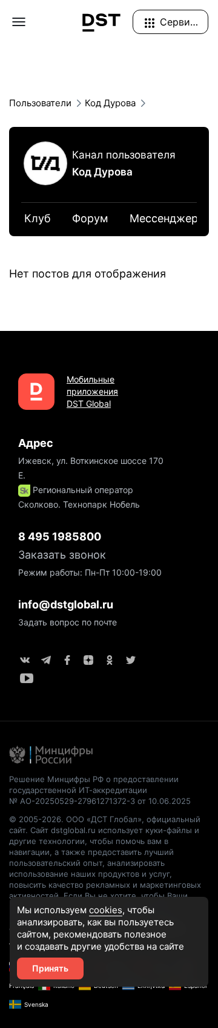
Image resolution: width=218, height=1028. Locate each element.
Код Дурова (102, 172)
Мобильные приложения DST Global (92, 391)
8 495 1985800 (59, 536)
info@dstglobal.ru (65, 604)
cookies (105, 910)
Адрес (35, 443)
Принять (50, 968)
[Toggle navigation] (19, 22)
